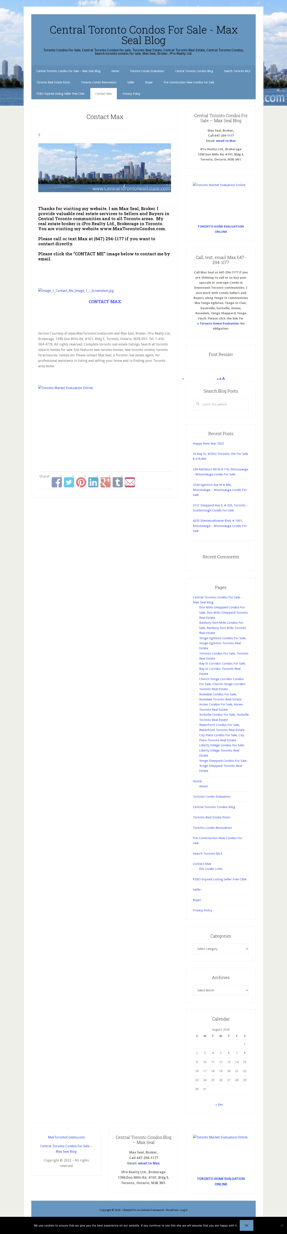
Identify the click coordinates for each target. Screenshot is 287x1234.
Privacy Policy (202, 910)
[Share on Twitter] (69, 482)
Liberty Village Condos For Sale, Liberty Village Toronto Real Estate (222, 750)
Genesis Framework (152, 1210)
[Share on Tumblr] (118, 482)
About (203, 786)
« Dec (219, 1104)
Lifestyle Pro (129, 1210)
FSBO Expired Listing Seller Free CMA (219, 879)
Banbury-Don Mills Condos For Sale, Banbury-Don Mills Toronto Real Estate (222, 628)
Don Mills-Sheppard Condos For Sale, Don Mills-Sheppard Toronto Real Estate (223, 612)
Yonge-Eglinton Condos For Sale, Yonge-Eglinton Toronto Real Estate (222, 643)
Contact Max (202, 864)
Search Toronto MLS (207, 853)
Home (197, 781)
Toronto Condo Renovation (212, 828)
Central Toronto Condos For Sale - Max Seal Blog (144, 35)
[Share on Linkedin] (93, 482)
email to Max (226, 141)
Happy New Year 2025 (208, 443)
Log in (184, 1210)
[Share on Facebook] (57, 482)
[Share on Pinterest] (81, 482)
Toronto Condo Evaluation (211, 796)
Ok (246, 1225)
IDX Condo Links (210, 869)
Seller (197, 889)
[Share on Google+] (105, 482)
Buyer (197, 900)
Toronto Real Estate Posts (211, 817)
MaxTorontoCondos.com (66, 1137)
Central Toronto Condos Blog (214, 807)
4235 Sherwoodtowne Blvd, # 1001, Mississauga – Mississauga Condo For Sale (220, 526)
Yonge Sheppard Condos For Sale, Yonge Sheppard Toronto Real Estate (223, 766)
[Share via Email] (130, 482)
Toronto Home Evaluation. (220, 323)
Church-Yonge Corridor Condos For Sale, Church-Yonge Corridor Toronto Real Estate (222, 684)
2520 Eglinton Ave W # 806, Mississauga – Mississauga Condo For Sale (220, 490)
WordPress (172, 1210)
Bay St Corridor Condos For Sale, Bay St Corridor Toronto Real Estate (222, 669)
